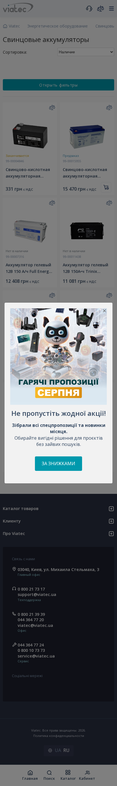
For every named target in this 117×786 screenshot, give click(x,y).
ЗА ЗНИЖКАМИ (58, 463)
